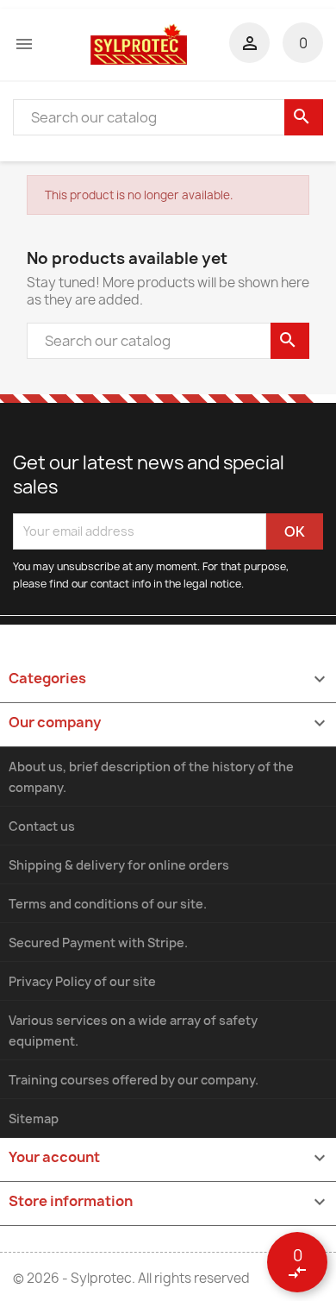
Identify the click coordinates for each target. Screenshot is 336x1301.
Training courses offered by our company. (133, 1080)
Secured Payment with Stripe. (98, 942)
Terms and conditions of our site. (108, 904)
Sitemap (34, 1118)
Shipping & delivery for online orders (119, 865)
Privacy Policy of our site (82, 981)
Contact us (42, 826)
